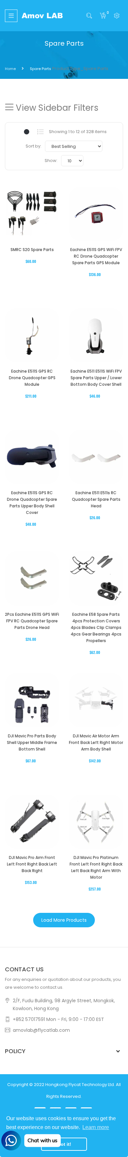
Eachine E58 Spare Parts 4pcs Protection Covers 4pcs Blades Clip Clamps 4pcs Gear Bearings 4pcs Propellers (96, 627)
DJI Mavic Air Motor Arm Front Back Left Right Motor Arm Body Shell (96, 742)
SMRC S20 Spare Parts (32, 249)
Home (10, 68)
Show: (51, 160)
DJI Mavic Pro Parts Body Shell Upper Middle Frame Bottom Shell (32, 742)
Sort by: (33, 146)
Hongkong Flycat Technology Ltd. (80, 1084)
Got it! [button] (64, 1144)
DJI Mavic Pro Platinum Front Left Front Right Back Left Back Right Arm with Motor (96, 867)
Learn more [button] (95, 1127)
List (40, 131)
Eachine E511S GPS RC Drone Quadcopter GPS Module (32, 377)
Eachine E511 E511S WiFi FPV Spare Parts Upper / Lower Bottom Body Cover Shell (96, 377)
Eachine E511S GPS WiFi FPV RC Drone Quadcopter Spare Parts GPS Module (96, 256)
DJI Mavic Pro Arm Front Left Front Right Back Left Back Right (32, 864)
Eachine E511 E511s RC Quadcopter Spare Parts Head (96, 499)
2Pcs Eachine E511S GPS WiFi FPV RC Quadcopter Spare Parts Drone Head (32, 621)
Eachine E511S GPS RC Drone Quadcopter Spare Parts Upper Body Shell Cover (32, 502)
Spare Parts (40, 68)
